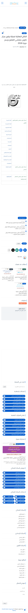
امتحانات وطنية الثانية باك (14, 410)
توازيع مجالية (22, 568)
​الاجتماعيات (9, 138)
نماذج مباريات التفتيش (14, 431)
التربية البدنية (8, 134)
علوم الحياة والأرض (7, 152)
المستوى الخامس (21, 523)
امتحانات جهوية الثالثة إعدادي (14, 401)
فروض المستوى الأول (14, 472)
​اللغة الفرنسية (8, 123)
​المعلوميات (9, 163)
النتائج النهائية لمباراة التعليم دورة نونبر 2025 (15, 222)
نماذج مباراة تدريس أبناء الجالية (14, 425)
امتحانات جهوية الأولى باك (14, 399)
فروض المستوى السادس (14, 487)
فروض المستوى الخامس (14, 481)
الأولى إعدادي (22, 537)
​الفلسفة (9, 141)
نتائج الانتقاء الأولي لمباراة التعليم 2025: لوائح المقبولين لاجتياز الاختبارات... (15, 233)
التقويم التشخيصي (21, 566)
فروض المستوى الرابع (14, 484)
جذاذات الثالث (8, 496)
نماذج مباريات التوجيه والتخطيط (14, 434)
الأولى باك (22, 549)
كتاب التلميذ (22, 575)
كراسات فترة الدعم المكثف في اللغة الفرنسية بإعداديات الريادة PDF (10, 27)
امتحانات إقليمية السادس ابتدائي (14, 396)
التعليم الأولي (22, 514)
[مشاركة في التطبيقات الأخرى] (9, 250)
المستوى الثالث (21, 518)
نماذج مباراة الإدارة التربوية (14, 422)
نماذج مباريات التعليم (14, 428)
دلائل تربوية (22, 572)
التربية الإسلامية (8, 131)
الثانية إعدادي (22, 541)
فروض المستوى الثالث (14, 475)
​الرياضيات (9, 145)
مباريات (24, 33)
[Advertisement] (14, 17)
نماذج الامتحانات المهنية (14, 419)
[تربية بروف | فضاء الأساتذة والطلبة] (14, 3)
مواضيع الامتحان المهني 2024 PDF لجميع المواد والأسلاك (14, 459)
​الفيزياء (10, 148)
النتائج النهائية (8, 166)
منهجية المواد (22, 577)
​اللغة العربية (8, 120)
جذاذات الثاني (20, 499)
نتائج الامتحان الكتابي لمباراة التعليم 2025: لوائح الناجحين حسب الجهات (15, 227)
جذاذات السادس (9, 502)
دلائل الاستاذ (22, 570)
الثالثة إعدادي (22, 539)
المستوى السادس (21, 527)
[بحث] (2, 3)
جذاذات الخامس (8, 499)
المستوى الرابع (22, 525)
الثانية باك (23, 551)
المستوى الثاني (21, 520)
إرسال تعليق (21, 308)
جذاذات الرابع (20, 502)
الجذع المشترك (21, 554)
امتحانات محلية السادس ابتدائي (14, 407)
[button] (20, 250)
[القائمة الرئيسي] (26, 3)
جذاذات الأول (20, 496)
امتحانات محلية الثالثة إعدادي (14, 404)
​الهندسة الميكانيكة (7, 159)
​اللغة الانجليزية (8, 127)
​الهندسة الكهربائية (7, 156)
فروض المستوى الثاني (14, 478)
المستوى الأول (21, 516)
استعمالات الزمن (21, 564)
